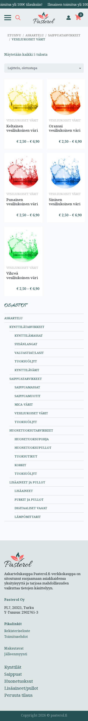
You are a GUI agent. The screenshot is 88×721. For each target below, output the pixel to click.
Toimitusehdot (16, 636)
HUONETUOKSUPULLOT (33, 448)
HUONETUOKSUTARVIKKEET (31, 430)
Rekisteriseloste (17, 630)
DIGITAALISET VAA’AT (31, 508)
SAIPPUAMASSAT (27, 387)
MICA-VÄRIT (24, 404)
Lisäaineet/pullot (21, 688)
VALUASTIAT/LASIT (29, 353)
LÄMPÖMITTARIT (28, 517)
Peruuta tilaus (18, 695)
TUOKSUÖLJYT (26, 361)
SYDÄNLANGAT (26, 344)
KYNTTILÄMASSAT (29, 335)
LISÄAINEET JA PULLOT (27, 482)
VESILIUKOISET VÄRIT (31, 413)
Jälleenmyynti (15, 654)
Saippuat (13, 674)
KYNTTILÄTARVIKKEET (26, 327)
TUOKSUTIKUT (26, 456)
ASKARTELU (34, 35)
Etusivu (14, 35)
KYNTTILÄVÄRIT (27, 370)
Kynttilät (12, 667)
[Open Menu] (7, 17)
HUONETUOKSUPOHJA (32, 439)
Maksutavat (13, 648)
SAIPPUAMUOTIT (28, 396)
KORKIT (20, 465)
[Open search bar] (18, 17)
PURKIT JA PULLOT (29, 499)
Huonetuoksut (18, 681)
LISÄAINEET (24, 491)
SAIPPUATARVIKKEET (64, 35)
